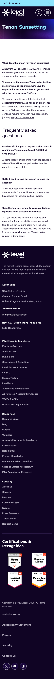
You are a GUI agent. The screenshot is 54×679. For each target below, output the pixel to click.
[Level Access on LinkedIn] (23, 666)
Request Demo (10, 523)
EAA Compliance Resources (17, 472)
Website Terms (11, 614)
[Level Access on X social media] (6, 666)
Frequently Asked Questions (17, 461)
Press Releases (10, 513)
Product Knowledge (12, 456)
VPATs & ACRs (10, 399)
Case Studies (9, 445)
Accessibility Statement (16, 624)
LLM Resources (11, 328)
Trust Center (9, 518)
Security (7, 645)
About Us (7, 486)
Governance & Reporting (15, 362)
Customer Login (10, 502)
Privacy (6, 635)
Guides (6, 429)
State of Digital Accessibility (17, 466)
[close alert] (49, 3)
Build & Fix (8, 356)
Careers (6, 492)
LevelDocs (7, 383)
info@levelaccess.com (14, 314)
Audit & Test (9, 351)
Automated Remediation (15, 388)
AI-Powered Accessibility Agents (20, 393)
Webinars (7, 434)
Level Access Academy (14, 367)
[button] (38, 12)
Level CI (6, 372)
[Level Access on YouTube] (14, 666)
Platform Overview (12, 346)
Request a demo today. (22, 117)
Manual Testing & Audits (15, 404)
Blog (4, 424)
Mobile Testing (10, 377)
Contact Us (9, 655)
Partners (6, 497)
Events (6, 507)
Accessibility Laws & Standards (19, 440)
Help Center (8, 450)
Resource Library (11, 418)
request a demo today (13, 235)
